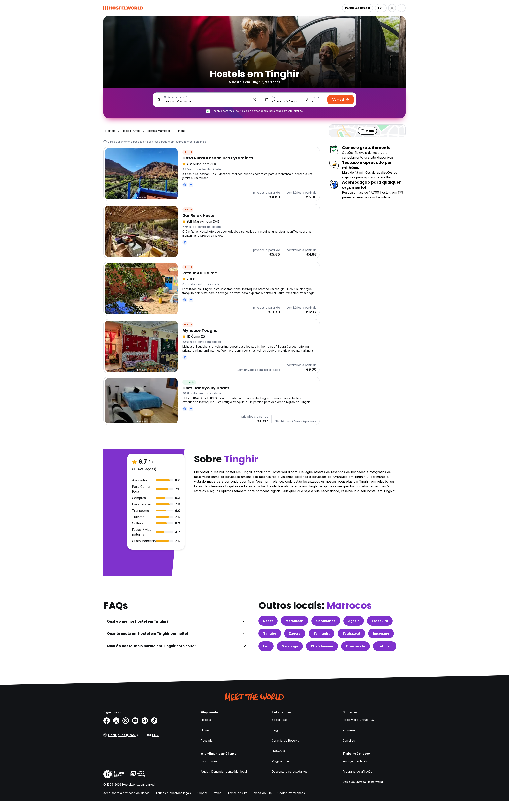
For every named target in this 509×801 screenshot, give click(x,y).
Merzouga (290, 646)
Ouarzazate (355, 646)
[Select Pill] (392, 8)
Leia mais (200, 141)
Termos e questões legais (173, 793)
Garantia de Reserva (285, 740)
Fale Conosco (210, 761)
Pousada (189, 382)
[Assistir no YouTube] (135, 720)
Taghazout (351, 633)
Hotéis (205, 730)
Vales (217, 793)
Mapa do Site (263, 793)
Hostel (188, 152)
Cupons (202, 793)
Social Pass (279, 719)
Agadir (353, 621)
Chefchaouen (322, 646)
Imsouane (381, 633)
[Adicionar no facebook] (106, 720)
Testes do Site (237, 793)
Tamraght (321, 633)
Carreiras (349, 740)
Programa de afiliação (357, 771)
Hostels (206, 719)
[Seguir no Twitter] (116, 720)
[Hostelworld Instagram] (125, 720)
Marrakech (294, 621)
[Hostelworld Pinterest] (145, 720)
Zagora (295, 633)
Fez (266, 646)
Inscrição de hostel (355, 761)
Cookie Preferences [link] (291, 793)
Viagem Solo (280, 761)
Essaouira (380, 621)
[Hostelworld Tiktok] (154, 720)
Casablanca (325, 621)
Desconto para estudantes (289, 771)
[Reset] (254, 99)
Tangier (269, 633)
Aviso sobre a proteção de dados (126, 793)
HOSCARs (278, 750)
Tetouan (385, 646)
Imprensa (349, 730)
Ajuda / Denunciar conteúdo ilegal (224, 771)
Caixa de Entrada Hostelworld (363, 781)
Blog (275, 730)
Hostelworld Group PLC (358, 719)
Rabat (268, 621)
